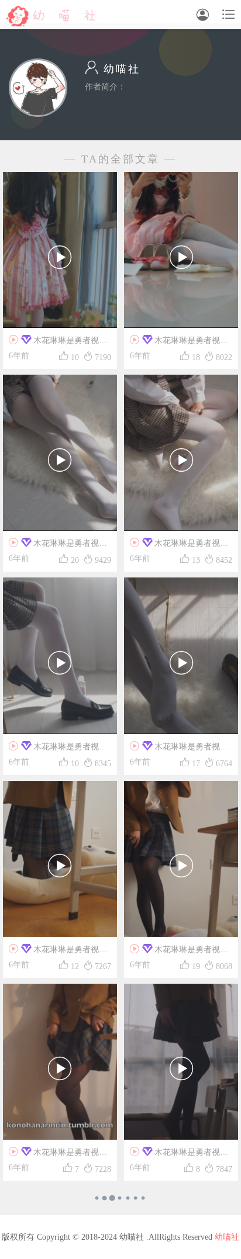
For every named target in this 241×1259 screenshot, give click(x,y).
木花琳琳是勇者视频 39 (179, 952)
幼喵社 (227, 1237)
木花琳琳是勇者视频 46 (58, 342)
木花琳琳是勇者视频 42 (58, 749)
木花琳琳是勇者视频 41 (179, 749)
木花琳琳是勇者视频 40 (58, 952)
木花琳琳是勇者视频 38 (58, 1154)
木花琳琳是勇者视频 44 (58, 545)
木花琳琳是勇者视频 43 (179, 545)
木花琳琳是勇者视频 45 (179, 342)
